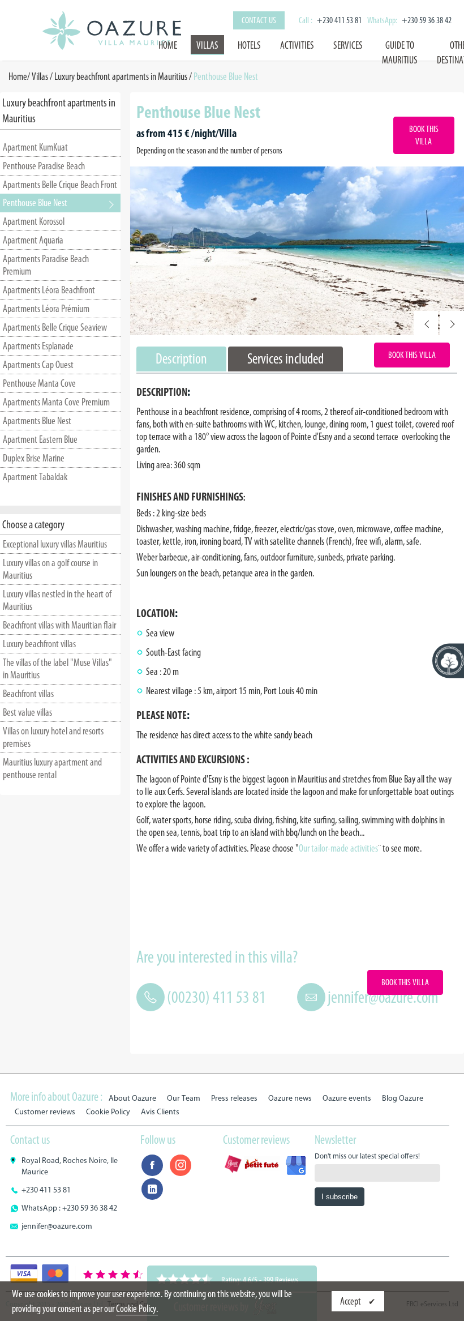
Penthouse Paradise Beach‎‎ (44, 166)
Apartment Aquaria (33, 240)
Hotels (249, 45)
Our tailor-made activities (338, 848)
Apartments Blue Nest (37, 420)
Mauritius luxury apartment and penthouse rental (52, 768)
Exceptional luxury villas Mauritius (55, 544)
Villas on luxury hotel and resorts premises (53, 737)
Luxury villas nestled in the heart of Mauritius (57, 600)
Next (452, 323)
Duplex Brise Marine (34, 458)
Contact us (259, 20)
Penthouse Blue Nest (35, 202)
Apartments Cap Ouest (38, 364)
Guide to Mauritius (400, 52)
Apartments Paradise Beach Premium (46, 265)
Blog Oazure (402, 1098)
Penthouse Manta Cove (39, 383)
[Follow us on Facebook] (152, 1165)
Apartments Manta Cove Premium (56, 402)
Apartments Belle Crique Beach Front (60, 184)
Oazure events (347, 1098)
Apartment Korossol (34, 221)
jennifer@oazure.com (383, 997)
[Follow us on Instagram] (180, 1165)
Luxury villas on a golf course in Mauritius (50, 569)
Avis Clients (160, 1112)
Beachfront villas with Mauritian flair (59, 625)
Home (167, 45)
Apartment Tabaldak (35, 477)
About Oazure (132, 1098)
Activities (297, 45)
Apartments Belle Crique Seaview (55, 327)
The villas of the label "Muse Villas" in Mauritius (57, 668)
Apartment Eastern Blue (40, 439)
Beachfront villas (28, 693)
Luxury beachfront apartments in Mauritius (120, 76)
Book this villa (424, 135)
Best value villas (27, 712)
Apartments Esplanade (38, 346)
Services (348, 45)
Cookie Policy (108, 1112)
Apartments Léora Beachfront (49, 290)
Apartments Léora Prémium (46, 308)
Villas (207, 45)
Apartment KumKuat (35, 147)
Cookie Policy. (137, 1308)
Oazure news (290, 1098)
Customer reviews (45, 1112)
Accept (351, 1301)
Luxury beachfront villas (39, 644)
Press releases (234, 1098)
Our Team (183, 1098)
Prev (426, 323)
